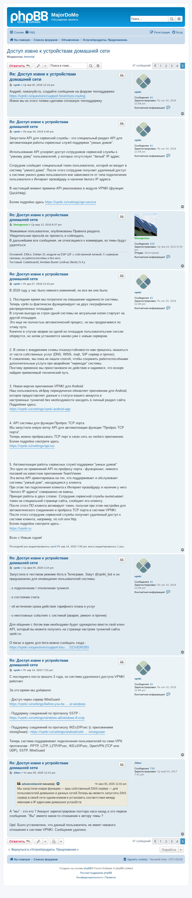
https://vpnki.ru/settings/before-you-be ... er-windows (48, 704)
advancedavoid (32, 783)
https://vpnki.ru (20, 528)
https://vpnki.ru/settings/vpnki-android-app (40, 409)
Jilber (138, 763)
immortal (29, 56)
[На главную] (29, 16)
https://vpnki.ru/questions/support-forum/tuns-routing (47, 96)
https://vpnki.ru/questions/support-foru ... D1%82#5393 (49, 647)
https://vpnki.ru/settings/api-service (70, 202)
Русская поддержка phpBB (96, 872)
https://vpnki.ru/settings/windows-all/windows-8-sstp (47, 718)
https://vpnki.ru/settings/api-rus (32, 446)
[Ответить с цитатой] (121, 75)
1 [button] (161, 65)
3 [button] (171, 65)
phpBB (88, 868)
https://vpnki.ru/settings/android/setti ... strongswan (67, 732)
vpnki (137, 92)
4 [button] (177, 65)
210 (152, 243)
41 (151, 97)
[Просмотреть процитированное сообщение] (58, 784)
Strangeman (141, 238)
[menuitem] (30, 32)
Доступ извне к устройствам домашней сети (58, 51)
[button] (155, 66)
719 (152, 768)
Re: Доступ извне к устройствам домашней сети (43, 77)
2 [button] (166, 65)
